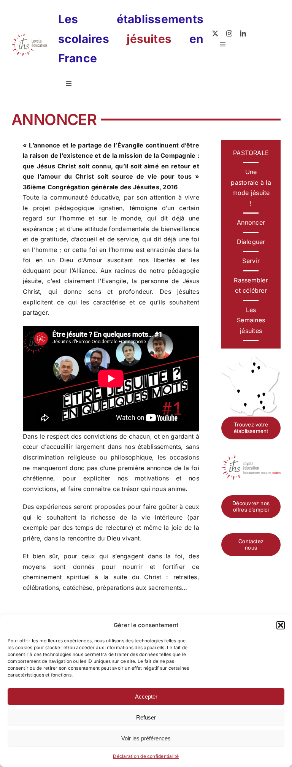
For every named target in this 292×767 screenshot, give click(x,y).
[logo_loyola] (29, 36)
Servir (250, 261)
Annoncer (251, 222)
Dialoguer (251, 242)
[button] (280, 625)
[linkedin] (243, 33)
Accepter (146, 696)
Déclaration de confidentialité (146, 756)
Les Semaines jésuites (251, 320)
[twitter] (215, 33)
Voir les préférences (146, 738)
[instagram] (229, 33)
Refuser (146, 717)
